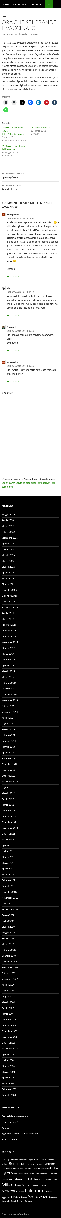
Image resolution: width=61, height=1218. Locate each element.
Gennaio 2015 (9, 688)
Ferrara (25, 1174)
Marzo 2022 (8, 578)
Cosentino (22, 1169)
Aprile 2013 (8, 752)
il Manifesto (19, 1179)
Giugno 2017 (8, 648)
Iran (31, 1178)
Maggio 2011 (8, 862)
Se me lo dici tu (13, 187)
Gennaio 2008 (9, 1095)
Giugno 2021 (8, 584)
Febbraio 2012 (9, 810)
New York (9, 1190)
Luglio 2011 (8, 851)
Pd (43, 1191)
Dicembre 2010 (9, 891)
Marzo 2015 (8, 677)
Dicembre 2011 (9, 822)
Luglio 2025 (8, 549)
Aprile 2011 (8, 868)
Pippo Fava (6, 1198)
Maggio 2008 (8, 1071)
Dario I (29, 1169)
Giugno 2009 (8, 996)
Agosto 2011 (8, 845)
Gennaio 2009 (9, 1025)
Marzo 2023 (8, 560)
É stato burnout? (10, 1122)
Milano (9, 1184)
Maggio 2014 (8, 729)
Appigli (5, 1127)
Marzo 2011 (8, 874)
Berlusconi (17, 1163)
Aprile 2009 (8, 1008)
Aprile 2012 (8, 799)
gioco (4, 1179)
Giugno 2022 (8, 566)
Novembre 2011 (10, 828)
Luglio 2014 (8, 723)
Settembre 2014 (10, 711)
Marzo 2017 (8, 653)
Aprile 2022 (8, 572)
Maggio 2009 (8, 1002)
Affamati (14, 1160)
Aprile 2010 (8, 938)
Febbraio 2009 (9, 1019)
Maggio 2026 (8, 514)
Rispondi (14, 276)
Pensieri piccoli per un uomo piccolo (23, 4)
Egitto (7, 1172)
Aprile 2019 (8, 613)
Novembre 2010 (10, 897)
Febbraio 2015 (9, 682)
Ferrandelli (17, 1174)
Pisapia (17, 1197)
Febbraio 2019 (9, 624)
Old (4, 16)
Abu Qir (6, 1159)
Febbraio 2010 (9, 949)
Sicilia (46, 1197)
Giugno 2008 (8, 1066)
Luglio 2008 (8, 1060)
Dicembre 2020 (9, 590)
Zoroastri (28, 1201)
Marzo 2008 (8, 1083)
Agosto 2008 (8, 1054)
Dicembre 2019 (9, 595)
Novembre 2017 (10, 642)
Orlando (21, 1191)
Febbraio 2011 (9, 880)
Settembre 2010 (10, 909)
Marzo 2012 (8, 804)
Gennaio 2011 (9, 886)
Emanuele (12, 327)
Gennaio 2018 (9, 636)
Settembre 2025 (10, 537)
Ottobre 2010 (8, 903)
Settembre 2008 (10, 1048)
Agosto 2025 (8, 543)
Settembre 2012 (10, 781)
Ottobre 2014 (8, 706)
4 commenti (32, 34)
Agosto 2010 (8, 915)
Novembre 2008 (10, 1037)
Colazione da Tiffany (10, 1169)
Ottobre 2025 (8, 531)
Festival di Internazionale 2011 (41, 1174)
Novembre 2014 (10, 700)
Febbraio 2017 (9, 659)
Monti (18, 1186)
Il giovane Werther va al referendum (20, 1133)
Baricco (51, 1160)
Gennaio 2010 (9, 955)
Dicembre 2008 (9, 1031)
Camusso (39, 1164)
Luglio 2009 (8, 990)
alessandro (12, 362)
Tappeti (13, 1201)
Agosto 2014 (8, 717)
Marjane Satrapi (51, 1179)
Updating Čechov (13, 175)
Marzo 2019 (8, 619)
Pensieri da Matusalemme (15, 1116)
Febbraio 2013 (9, 758)
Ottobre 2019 (8, 601)
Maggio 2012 (8, 793)
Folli (55, 1174)
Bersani (31, 1163)
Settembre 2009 (10, 979)
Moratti (27, 1185)
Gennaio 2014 (9, 740)
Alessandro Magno (26, 1160)
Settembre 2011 (10, 839)
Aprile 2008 (8, 1077)
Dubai (54, 1168)
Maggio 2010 (8, 932)
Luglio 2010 (8, 920)
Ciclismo (50, 1164)
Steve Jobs (6, 1201)
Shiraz (34, 1196)
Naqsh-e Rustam (39, 1186)
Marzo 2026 (8, 526)
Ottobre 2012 (8, 775)
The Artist (21, 1201)
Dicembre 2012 (9, 764)
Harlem (9, 1179)
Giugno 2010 (8, 926)
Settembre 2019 (10, 607)
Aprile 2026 (8, 520)
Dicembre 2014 (9, 694)
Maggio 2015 (8, 671)
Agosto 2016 (8, 665)
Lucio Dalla (39, 1179)
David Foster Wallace (41, 1169)
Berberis (5, 1164)
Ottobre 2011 (8, 833)
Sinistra (54, 1198)
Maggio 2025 (8, 555)
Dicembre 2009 (9, 961)
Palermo (33, 1190)
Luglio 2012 (8, 787)
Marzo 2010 (8, 944)
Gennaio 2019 (9, 630)
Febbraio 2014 (9, 735)
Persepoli (49, 1191)
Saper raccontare (10, 1139)
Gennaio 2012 (9, 816)
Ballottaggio (40, 1159)
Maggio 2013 (8, 746)
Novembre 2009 (10, 967)
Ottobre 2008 (8, 1042)
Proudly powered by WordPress (15, 1214)
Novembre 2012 (10, 770)
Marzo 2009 (8, 1013)
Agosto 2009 (8, 984)
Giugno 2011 (8, 857)
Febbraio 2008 (9, 1089)
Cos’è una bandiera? (41, 127)
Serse (25, 1198)
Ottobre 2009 (8, 973)
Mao (22, 34)
